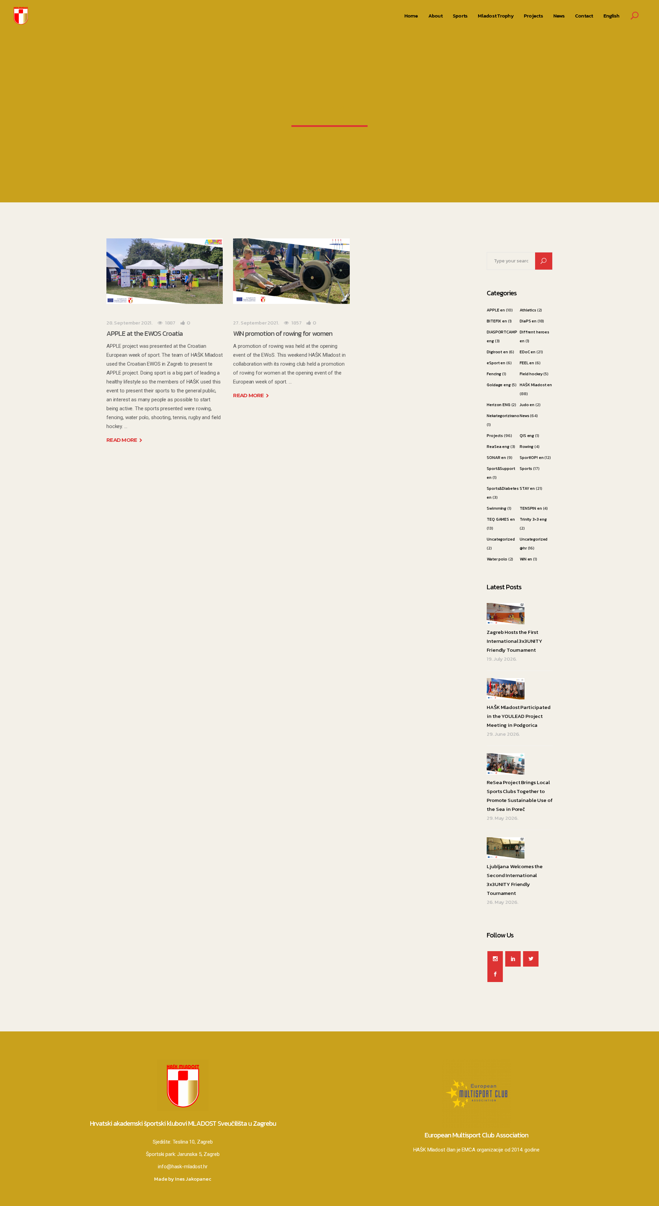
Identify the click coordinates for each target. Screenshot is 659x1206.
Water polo (497, 559)
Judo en (527, 405)
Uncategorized (501, 539)
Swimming (496, 508)
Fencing (494, 374)
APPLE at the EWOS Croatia (144, 333)
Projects (495, 436)
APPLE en (496, 310)
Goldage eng (498, 385)
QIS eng (527, 436)
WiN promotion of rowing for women (282, 333)
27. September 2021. (256, 323)
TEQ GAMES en (501, 519)
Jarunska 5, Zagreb (198, 1154)
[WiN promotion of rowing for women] (291, 271)
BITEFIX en (497, 321)
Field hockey (531, 374)
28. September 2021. (129, 323)
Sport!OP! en (531, 457)
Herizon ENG (498, 405)
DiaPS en (528, 321)
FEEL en (527, 363)
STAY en (527, 488)
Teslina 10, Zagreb (193, 1142)
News (524, 416)
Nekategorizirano (503, 416)
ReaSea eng (498, 447)
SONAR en (496, 457)
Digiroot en (497, 352)
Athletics (528, 310)
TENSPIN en (531, 508)
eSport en (496, 363)
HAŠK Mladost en (536, 385)
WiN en (526, 559)
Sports (526, 468)
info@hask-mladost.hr (182, 1166)
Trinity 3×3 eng (533, 519)
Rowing (526, 447)
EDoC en (527, 352)
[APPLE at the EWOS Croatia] (164, 271)
